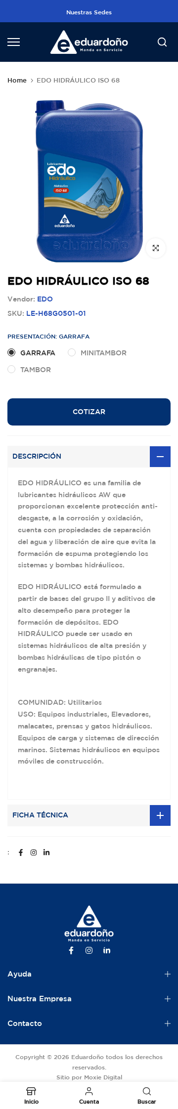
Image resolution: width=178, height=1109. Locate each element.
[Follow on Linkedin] (46, 852)
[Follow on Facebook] (21, 852)
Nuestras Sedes (89, 11)
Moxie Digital (103, 1076)
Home (17, 80)
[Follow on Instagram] (34, 852)
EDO (45, 299)
